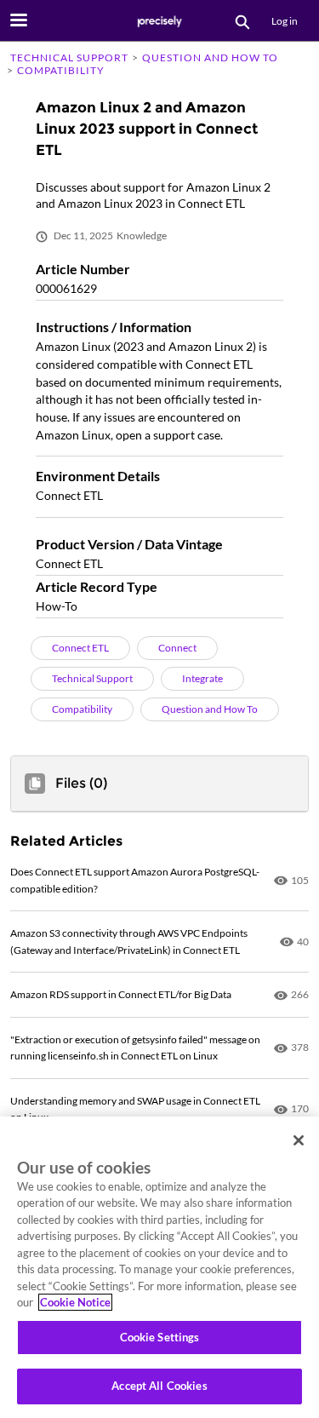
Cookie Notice (75, 1302)
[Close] (298, 1140)
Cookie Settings (160, 1337)
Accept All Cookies (159, 1385)
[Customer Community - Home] (160, 21)
